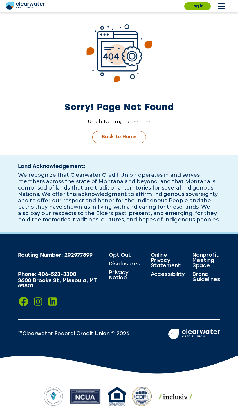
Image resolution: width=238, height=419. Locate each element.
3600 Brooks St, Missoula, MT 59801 (57, 283)
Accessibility (168, 274)
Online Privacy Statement (166, 261)
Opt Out (120, 255)
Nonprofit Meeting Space (205, 261)
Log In (197, 6)
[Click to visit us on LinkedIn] (52, 301)
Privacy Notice (119, 275)
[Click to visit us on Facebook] (23, 301)
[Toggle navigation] (221, 6)
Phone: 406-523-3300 (47, 274)
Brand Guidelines (206, 277)
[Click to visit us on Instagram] (38, 301)
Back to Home (119, 137)
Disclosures (124, 264)
